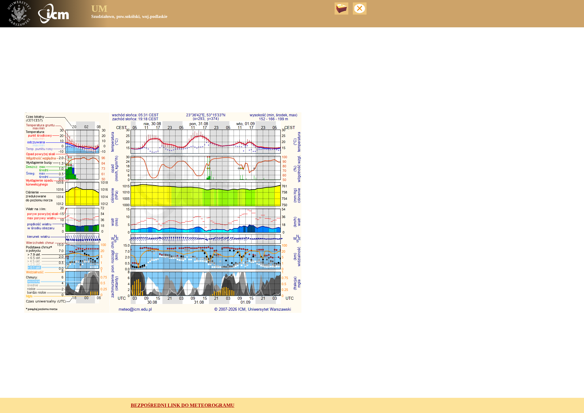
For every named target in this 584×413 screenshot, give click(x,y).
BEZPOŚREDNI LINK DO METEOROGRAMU (183, 405)
